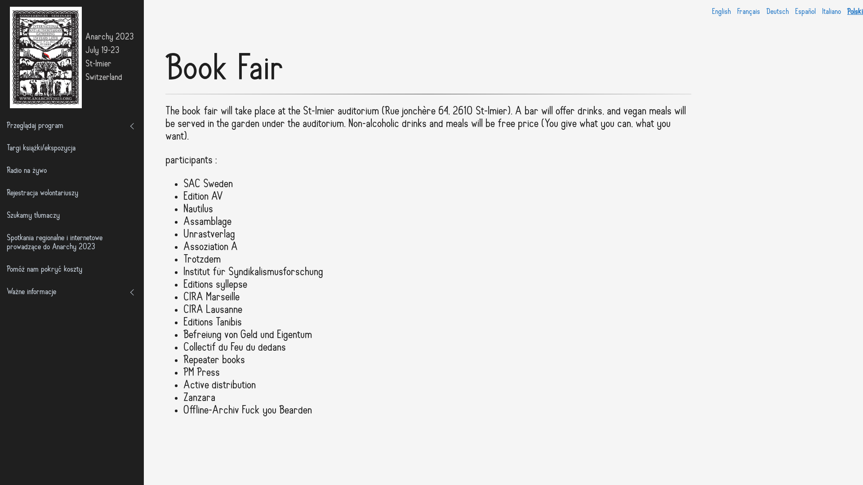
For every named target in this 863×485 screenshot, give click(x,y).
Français (748, 12)
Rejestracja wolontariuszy (42, 194)
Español (805, 12)
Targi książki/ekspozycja (41, 149)
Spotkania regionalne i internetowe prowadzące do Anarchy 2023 (54, 242)
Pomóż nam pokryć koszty (44, 270)
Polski (855, 12)
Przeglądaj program (35, 126)
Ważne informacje (31, 292)
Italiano (831, 12)
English (721, 12)
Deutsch (777, 12)
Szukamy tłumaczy (33, 216)
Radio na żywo (27, 171)
